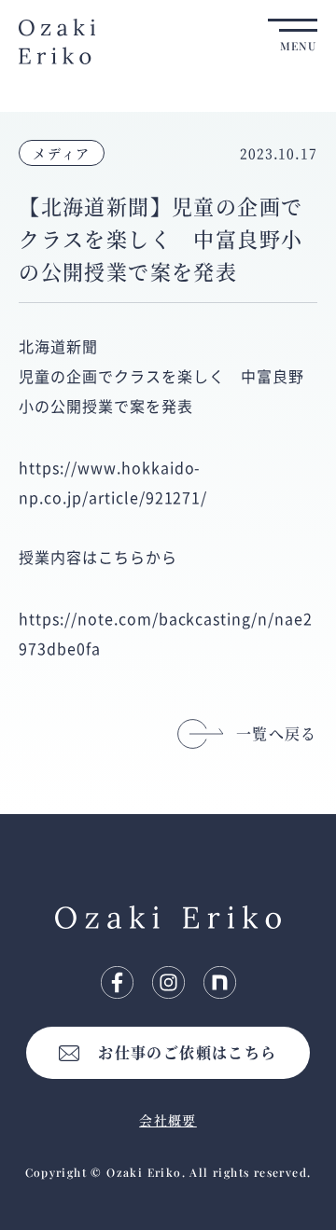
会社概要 (168, 1120)
